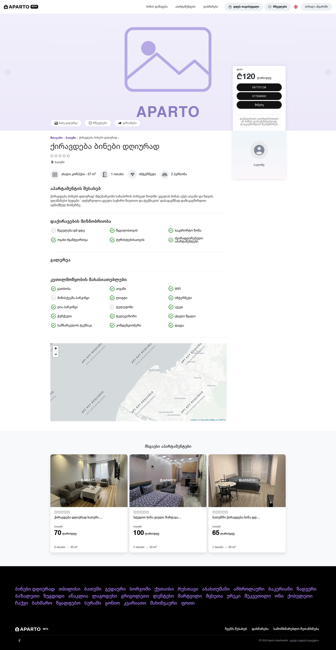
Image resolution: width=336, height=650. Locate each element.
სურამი (92, 603)
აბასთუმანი (216, 589)
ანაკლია (78, 596)
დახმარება (210, 6)
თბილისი (69, 589)
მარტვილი (190, 596)
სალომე (259, 165)
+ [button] (55, 348)
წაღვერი (306, 589)
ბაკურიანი (280, 589)
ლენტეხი (163, 596)
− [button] (55, 354)
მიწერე (259, 104)
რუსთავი (188, 589)
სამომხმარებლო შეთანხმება (296, 629)
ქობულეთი (299, 596)
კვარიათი (135, 603)
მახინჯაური (163, 603)
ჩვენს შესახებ (236, 629)
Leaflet (193, 419)
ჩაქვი (21, 603)
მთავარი (56, 138)
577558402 (259, 96)
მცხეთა (214, 596)
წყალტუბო (68, 603)
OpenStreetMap (207, 419)
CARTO (222, 419)
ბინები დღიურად (35, 589)
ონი (279, 596)
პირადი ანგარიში (316, 6)
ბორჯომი (140, 589)
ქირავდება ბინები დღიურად (98, 137)
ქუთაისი (164, 589)
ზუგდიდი (53, 596)
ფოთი (188, 603)
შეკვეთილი (257, 596)
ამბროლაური (249, 589)
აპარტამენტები (185, 6)
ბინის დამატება (157, 6)
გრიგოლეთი (135, 596)
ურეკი (234, 596)
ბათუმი (71, 138)
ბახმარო (42, 603)
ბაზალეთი (27, 596)
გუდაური (115, 589)
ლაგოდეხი (104, 596)
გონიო (112, 603)
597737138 (259, 87)
